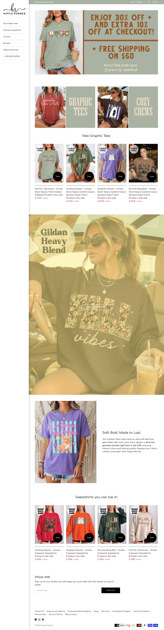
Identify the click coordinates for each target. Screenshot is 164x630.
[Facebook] (36, 620)
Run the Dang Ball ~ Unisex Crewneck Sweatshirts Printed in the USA (111, 553)
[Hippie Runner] (14, 9)
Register (140, 2)
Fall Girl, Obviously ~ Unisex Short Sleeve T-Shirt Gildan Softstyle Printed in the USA (49, 192)
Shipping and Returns (56, 611)
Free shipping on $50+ (44, 2)
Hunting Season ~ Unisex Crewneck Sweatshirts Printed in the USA (47, 553)
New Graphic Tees (96, 136)
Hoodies (6, 37)
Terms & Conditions (142, 611)
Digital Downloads (10, 50)
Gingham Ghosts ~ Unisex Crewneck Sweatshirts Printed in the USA (79, 553)
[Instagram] (39, 620)
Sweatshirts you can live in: (96, 497)
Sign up (111, 590)
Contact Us (39, 611)
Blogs (96, 611)
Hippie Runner (47, 625)
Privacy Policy (40, 614)
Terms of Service (56, 614)
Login (132, 2)
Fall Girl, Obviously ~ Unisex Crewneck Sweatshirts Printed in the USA (143, 553)
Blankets (6, 43)
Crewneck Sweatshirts (12, 30)
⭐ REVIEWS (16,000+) (11, 56)
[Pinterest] (43, 620)
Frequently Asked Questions (79, 611)
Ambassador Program (121, 611)
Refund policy (71, 614)
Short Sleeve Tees (10, 23)
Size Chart (105, 611)
